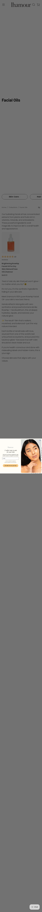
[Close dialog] (40, 440)
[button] (10, 465)
